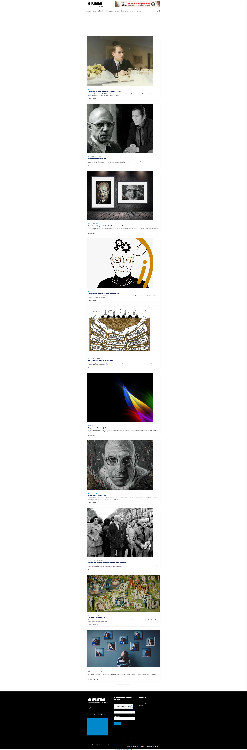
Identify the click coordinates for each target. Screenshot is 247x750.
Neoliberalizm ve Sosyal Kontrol (97, 158)
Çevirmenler (149, 746)
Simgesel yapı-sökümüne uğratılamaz (99, 428)
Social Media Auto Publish (119, 749)
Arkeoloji (89, 11)
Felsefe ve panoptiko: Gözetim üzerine (99, 672)
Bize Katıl (141, 746)
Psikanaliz (100, 11)
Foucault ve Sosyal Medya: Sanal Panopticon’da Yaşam (104, 293)
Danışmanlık (139, 11)
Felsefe (94, 11)
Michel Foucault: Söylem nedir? (97, 495)
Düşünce (111, 11)
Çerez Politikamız (143, 705)
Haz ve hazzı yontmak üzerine (96, 617)
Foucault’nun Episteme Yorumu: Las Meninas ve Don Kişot (104, 91)
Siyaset (102, 560)
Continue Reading (92, 98)
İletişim (134, 746)
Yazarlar (157, 746)
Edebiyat (117, 11)
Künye (128, 746)
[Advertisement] (123, 23)
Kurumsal (132, 11)
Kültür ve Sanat (124, 11)
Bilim (106, 11)
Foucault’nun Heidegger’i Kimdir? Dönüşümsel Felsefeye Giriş (105, 226)
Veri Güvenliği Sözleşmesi (145, 703)
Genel (98, 493)
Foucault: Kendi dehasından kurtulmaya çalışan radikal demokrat (107, 562)
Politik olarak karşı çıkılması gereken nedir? (100, 360)
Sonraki (126, 686)
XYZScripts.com (129, 749)
